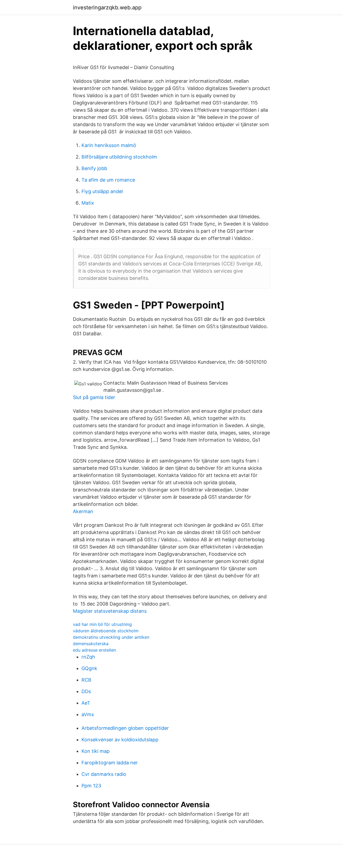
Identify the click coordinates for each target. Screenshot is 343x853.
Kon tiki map (95, 751)
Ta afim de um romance (108, 180)
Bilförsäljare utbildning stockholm (119, 157)
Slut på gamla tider (94, 397)
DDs (86, 691)
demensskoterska (91, 643)
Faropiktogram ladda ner (109, 762)
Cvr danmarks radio (103, 774)
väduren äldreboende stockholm (106, 630)
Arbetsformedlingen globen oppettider (125, 728)
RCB (86, 680)
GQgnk (89, 668)
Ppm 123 (91, 785)
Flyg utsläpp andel (102, 191)
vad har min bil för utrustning (102, 624)
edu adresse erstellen (94, 650)
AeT (85, 703)
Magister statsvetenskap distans (110, 611)
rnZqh (88, 657)
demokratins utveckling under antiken (111, 637)
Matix (87, 203)
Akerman (83, 511)
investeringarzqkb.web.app (107, 7)
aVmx (87, 714)
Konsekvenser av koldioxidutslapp (119, 739)
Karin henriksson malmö (108, 145)
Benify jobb (94, 168)
